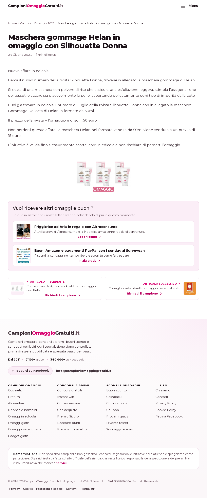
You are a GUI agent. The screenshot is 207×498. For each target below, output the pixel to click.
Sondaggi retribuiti (120, 429)
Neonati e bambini (22, 410)
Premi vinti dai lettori (73, 429)
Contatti (161, 397)
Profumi (14, 397)
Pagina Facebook (169, 416)
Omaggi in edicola (22, 416)
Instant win (65, 397)
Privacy (14, 488)
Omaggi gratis (18, 423)
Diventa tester (117, 423)
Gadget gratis (18, 436)
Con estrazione (68, 403)
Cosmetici (15, 390)
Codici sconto (116, 403)
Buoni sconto (116, 390)
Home (12, 23)
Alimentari (16, 403)
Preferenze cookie (49, 488)
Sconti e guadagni (123, 385)
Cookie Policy (165, 410)
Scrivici (61, 463)
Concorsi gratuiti (69, 390)
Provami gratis (117, 416)
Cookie (28, 488)
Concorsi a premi (73, 385)
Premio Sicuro (68, 416)
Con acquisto (67, 410)
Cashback (113, 397)
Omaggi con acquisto (24, 429)
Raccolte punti (68, 423)
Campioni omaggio (24, 385)
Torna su (88, 488)
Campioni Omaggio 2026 (37, 23)
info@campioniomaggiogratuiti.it (83, 371)
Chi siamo (162, 390)
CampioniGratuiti (44, 333)
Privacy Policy (165, 403)
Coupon (112, 410)
